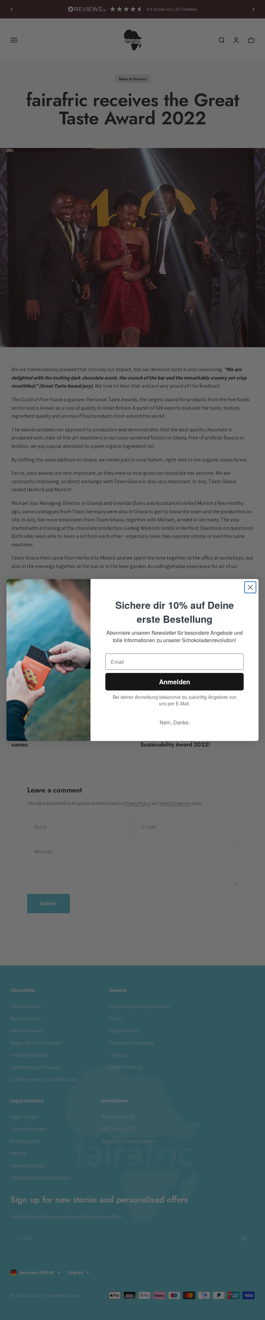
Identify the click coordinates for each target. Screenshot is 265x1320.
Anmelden (174, 681)
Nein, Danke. (175, 722)
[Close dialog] (250, 587)
